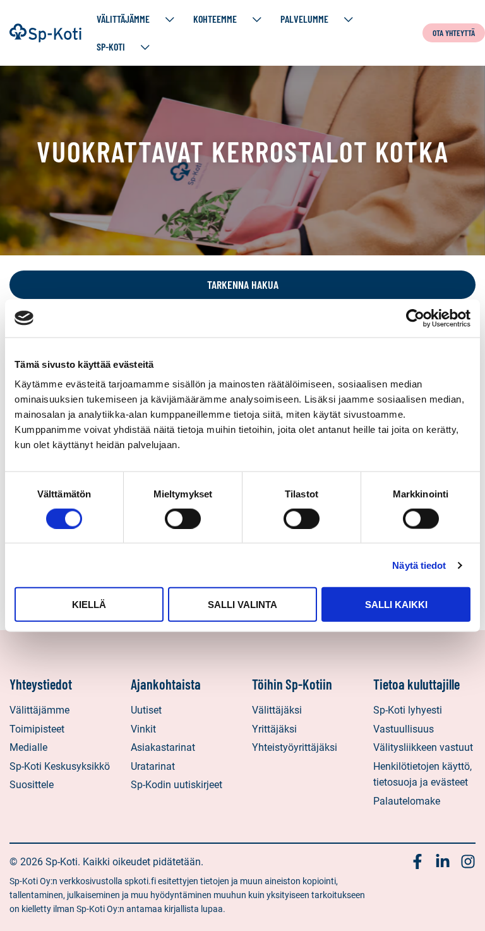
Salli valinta (242, 604)
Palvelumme (304, 19)
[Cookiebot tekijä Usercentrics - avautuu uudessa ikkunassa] (415, 317)
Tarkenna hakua (242, 284)
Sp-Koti (111, 46)
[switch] (183, 518)
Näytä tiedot (419, 564)
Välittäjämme (123, 19)
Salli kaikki (396, 604)
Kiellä (89, 604)
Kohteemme (215, 19)
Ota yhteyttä (454, 32)
